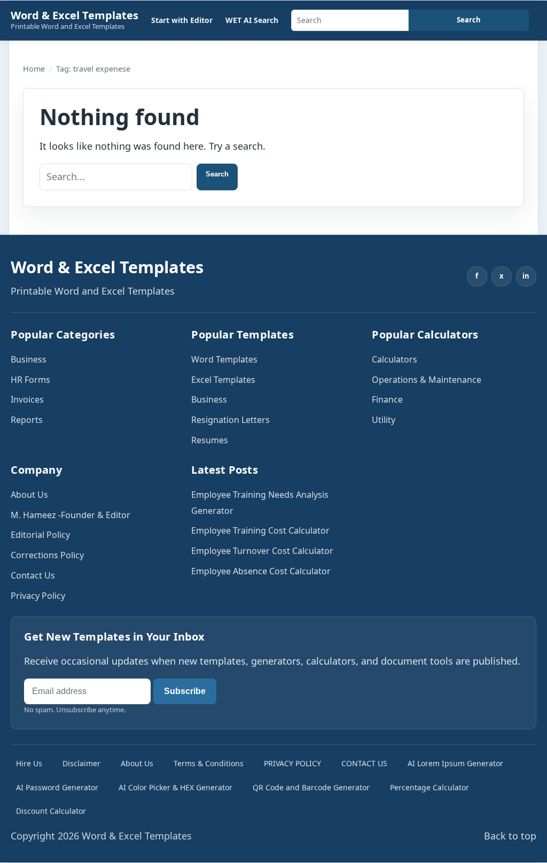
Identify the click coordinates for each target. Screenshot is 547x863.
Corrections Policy (47, 555)
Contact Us (33, 575)
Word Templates (224, 359)
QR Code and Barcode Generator (311, 787)
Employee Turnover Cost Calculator (262, 551)
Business (28, 359)
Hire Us (29, 763)
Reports (27, 420)
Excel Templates (223, 380)
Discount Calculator (51, 811)
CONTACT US (364, 763)
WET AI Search (251, 20)
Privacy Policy (38, 596)
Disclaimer (81, 763)
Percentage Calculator (429, 787)
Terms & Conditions (209, 763)
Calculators (394, 359)
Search (469, 20)
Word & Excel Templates (74, 15)
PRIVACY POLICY (292, 763)
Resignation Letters (230, 420)
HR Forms (30, 380)
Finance (387, 399)
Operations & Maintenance (426, 380)
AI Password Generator (57, 787)
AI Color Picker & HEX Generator (175, 787)
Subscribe (185, 691)
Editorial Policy (40, 535)
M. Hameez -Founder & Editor (70, 515)
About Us (29, 494)
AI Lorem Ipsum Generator (455, 763)
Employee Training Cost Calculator (260, 530)
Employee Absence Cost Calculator (261, 571)
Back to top (510, 835)
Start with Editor (182, 20)
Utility (383, 420)
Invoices (27, 399)
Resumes (209, 440)
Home (34, 69)
